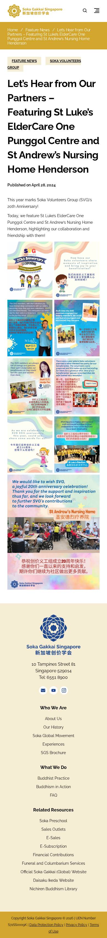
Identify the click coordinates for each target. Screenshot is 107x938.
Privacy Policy (76, 925)
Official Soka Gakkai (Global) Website (53, 872)
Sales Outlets (53, 829)
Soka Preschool (53, 821)
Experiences (53, 744)
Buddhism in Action (53, 787)
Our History (53, 727)
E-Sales (53, 838)
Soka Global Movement (53, 735)
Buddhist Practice (53, 778)
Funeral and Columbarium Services (53, 863)
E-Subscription (53, 846)
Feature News (38, 30)
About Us (53, 718)
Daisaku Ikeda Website (53, 880)
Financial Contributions (53, 855)
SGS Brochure (53, 753)
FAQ (53, 795)
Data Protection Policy (46, 925)
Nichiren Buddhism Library (53, 889)
